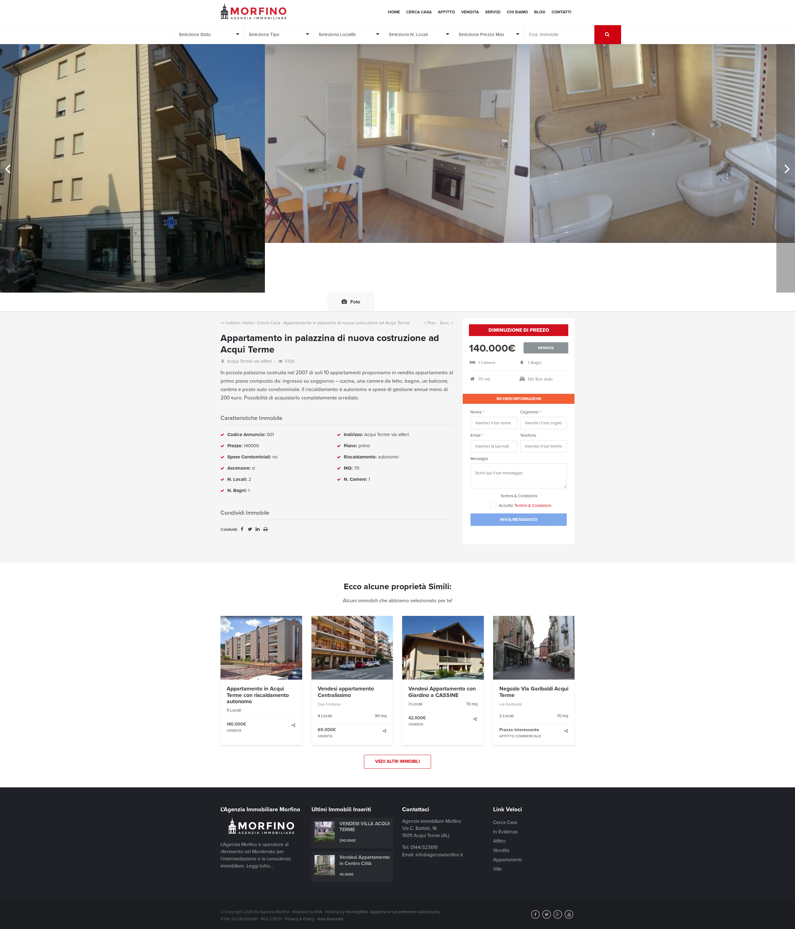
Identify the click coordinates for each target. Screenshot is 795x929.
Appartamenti (507, 860)
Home (394, 12)
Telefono (528, 435)
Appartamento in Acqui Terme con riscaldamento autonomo (258, 695)
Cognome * (530, 412)
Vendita (470, 12)
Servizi (493, 12)
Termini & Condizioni (518, 496)
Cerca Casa (419, 12)
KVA (318, 911)
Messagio (479, 458)
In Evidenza (505, 832)
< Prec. (430, 323)
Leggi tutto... (260, 866)
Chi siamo (517, 12)
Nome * (477, 412)
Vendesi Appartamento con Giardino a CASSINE (442, 691)
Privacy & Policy (299, 919)
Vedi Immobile (261, 647)
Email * (476, 435)
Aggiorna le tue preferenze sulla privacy (405, 911)
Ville (497, 869)
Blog (539, 12)
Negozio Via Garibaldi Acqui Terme (533, 691)
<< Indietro (230, 323)
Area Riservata (330, 919)
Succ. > (446, 323)
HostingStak (357, 911)
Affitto (446, 12)
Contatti (561, 12)
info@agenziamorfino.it (439, 855)
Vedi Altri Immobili (397, 761)
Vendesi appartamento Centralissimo (346, 691)
